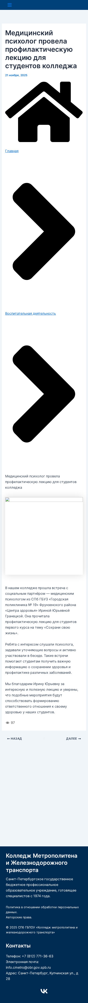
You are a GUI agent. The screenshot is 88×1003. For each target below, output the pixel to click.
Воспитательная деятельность (30, 313)
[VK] (44, 991)
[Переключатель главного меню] (10, 5)
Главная (12, 151)
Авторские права (18, 917)
